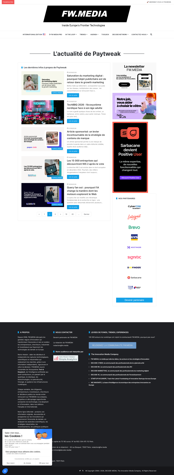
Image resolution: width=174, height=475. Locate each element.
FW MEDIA (95, 359)
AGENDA (93, 34)
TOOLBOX (105, 34)
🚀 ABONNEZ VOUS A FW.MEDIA (159, 2)
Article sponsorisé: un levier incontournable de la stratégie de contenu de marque (86, 135)
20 (73, 214)
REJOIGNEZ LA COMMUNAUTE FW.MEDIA (112, 345)
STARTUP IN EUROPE (99, 379)
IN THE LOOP (70, 34)
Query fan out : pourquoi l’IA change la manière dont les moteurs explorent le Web (83, 191)
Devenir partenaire (134, 300)
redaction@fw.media (60, 345)
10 (66, 214)
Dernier (86, 214)
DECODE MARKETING (99, 371)
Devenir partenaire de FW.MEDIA (65, 337)
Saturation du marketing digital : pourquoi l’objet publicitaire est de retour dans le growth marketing (86, 79)
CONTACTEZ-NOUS (139, 34)
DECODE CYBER (97, 363)
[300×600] (130, 192)
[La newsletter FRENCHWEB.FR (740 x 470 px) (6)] (134, 90)
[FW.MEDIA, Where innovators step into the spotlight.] (87, 17)
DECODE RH (95, 367)
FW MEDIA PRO (56, 34)
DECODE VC (95, 375)
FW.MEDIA (32, 337)
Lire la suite (73, 95)
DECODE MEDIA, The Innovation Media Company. (123, 471)
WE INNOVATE (96, 382)
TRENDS (83, 34)
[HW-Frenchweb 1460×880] (134, 119)
